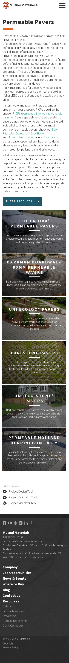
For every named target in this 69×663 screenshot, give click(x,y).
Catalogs (8, 606)
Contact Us (11, 595)
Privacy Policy (10, 647)
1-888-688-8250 (13, 537)
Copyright (8, 643)
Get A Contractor (13, 625)
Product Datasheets (15, 621)
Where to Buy (13, 584)
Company (10, 567)
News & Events (14, 578)
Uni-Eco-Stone (35, 133)
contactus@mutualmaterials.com (23, 541)
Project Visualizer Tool (22, 503)
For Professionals (14, 611)
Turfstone (49, 137)
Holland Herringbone (20, 137)
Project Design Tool (21, 491)
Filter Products (19, 201)
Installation (9, 616)
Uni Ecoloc (18, 133)
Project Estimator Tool (23, 497)
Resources (11, 601)
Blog (6, 589)
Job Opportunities (17, 572)
